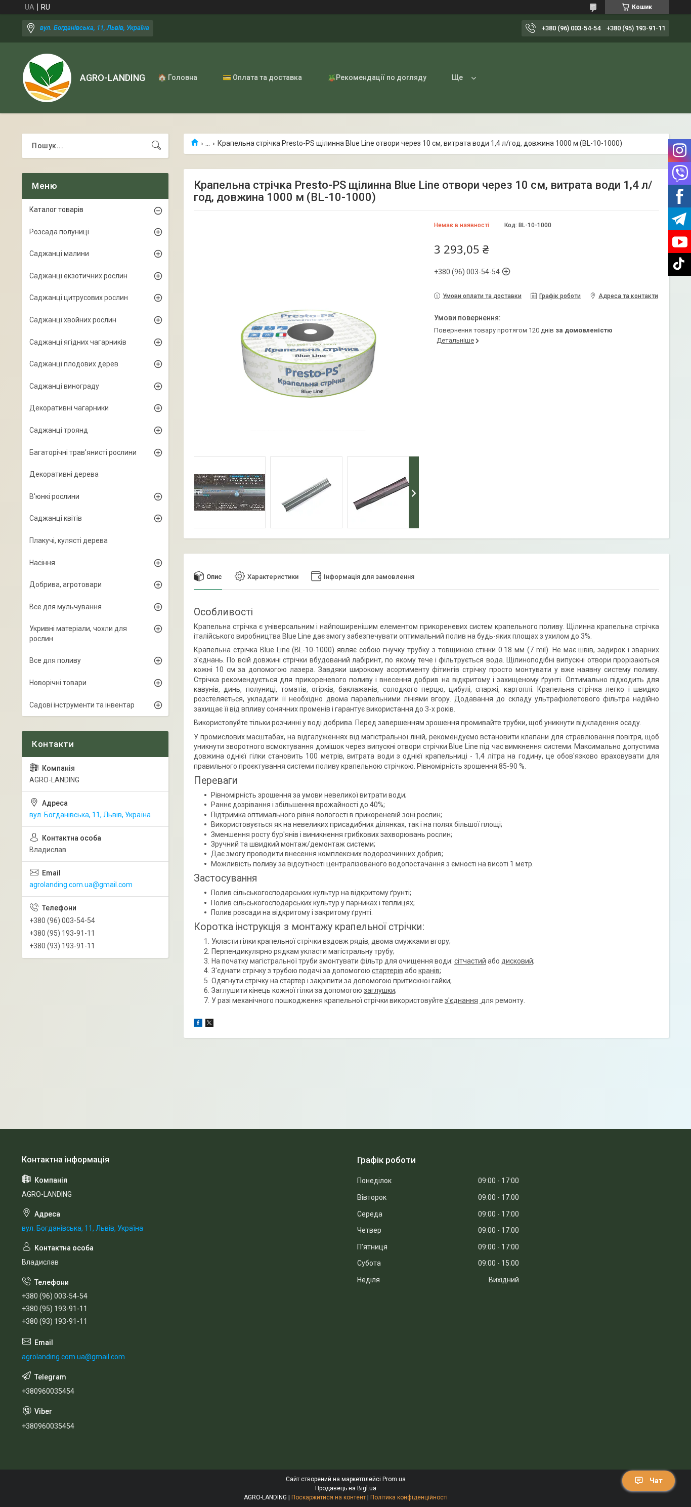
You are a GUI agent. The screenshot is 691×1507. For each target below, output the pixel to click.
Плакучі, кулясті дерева (68, 540)
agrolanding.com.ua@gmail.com (81, 885)
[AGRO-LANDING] (47, 78)
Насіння (42, 563)
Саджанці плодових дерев (73, 364)
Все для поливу (55, 660)
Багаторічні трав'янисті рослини (83, 452)
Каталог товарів (56, 209)
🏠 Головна (177, 77)
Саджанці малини (59, 253)
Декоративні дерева (64, 474)
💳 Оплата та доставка (262, 77)
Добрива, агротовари (65, 584)
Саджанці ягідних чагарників (77, 342)
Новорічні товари (58, 683)
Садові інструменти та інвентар (82, 705)
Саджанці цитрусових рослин (78, 298)
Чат (656, 1481)
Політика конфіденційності (409, 1497)
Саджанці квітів (55, 518)
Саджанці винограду (64, 386)
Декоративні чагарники (69, 408)
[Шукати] (156, 146)
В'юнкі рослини (54, 496)
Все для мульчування (65, 607)
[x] (209, 1024)
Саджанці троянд (58, 430)
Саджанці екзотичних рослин (78, 276)
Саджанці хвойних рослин (72, 320)
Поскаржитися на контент (328, 1497)
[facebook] (198, 1024)
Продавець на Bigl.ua (345, 1488)
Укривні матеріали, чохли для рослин (78, 633)
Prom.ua (394, 1479)
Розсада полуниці (59, 232)
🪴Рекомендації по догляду (376, 77)
